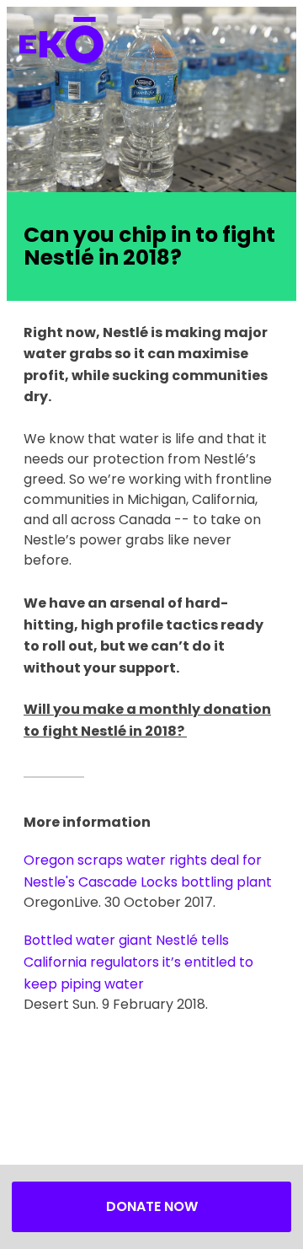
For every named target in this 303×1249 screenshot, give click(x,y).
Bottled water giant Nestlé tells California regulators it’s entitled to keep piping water (138, 961)
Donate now (152, 1206)
